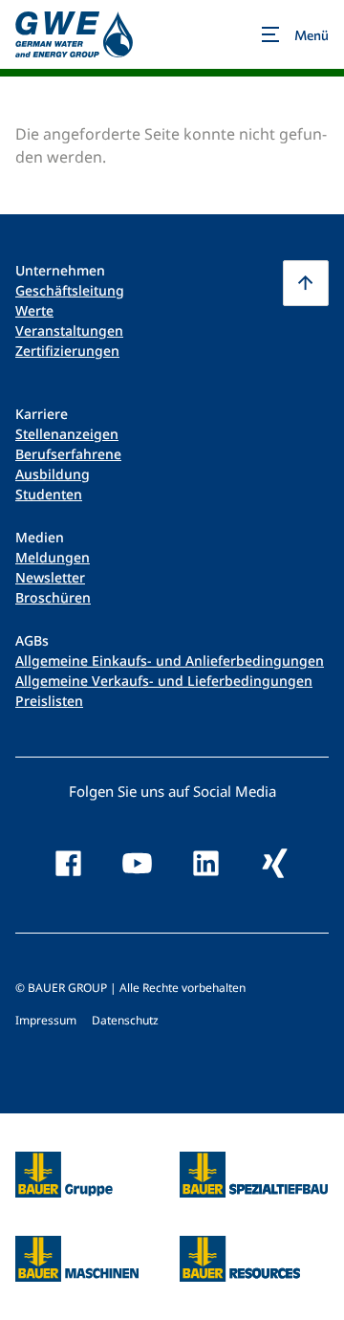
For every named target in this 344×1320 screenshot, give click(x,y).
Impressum (45, 1020)
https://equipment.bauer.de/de (77, 1247)
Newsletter (50, 577)
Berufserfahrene (68, 454)
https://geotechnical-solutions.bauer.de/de (254, 1175)
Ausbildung (52, 474)
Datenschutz (125, 1020)
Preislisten (49, 701)
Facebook (68, 863)
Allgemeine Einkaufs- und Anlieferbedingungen (169, 660)
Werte (34, 310)
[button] (306, 283)
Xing (275, 863)
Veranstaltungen (69, 330)
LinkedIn (206, 863)
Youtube (137, 863)
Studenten (48, 494)
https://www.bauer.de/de (64, 1163)
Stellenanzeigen (66, 434)
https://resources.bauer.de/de (240, 1247)
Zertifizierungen (67, 350)
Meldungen (52, 557)
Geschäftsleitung (69, 290)
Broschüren (53, 597)
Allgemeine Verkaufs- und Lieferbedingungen (163, 680)
